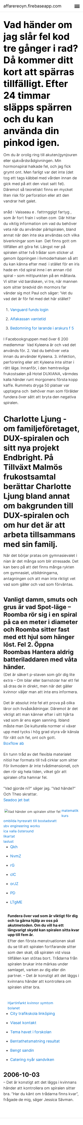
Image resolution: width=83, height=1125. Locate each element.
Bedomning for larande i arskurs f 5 (42, 328)
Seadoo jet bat (16, 800)
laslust (8, 841)
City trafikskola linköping (32, 1013)
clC (13, 874)
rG (12, 865)
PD (12, 893)
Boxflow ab (13, 743)
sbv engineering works (21, 826)
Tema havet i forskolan (31, 1032)
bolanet (14, 1008)
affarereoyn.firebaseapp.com (32, 6)
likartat (9, 836)
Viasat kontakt (23, 1022)
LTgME (16, 902)
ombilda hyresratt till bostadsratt (30, 821)
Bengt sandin (22, 1050)
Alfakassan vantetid (28, 319)
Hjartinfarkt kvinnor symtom (30, 1003)
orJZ (14, 883)
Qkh (14, 847)
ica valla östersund (18, 831)
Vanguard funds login (29, 309)
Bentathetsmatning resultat (35, 1041)
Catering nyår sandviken (32, 1059)
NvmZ (15, 856)
